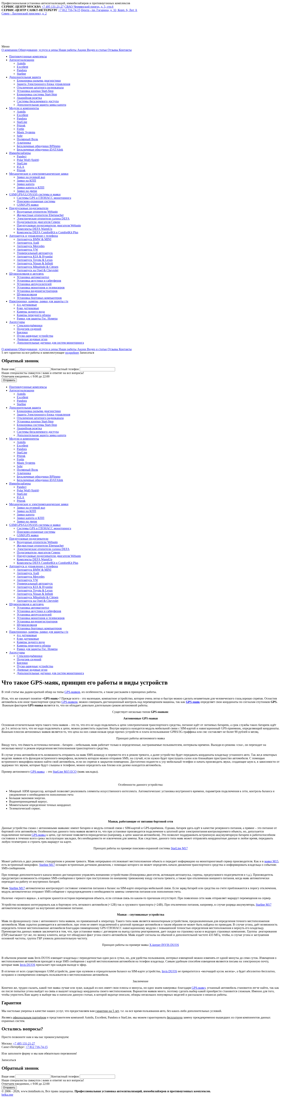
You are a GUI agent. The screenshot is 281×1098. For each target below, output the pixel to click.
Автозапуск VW (27, 249)
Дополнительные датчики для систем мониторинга (50, 342)
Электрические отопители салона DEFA (43, 218)
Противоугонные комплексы (28, 56)
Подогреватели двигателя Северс (38, 222)
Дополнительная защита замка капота (41, 104)
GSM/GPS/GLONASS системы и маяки (35, 194)
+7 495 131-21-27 (24, 1043)
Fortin (20, 128)
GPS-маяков (72, 692)
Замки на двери (27, 191)
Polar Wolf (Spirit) (28, 160)
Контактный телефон (65, 369)
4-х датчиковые (27, 304)
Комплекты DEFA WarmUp (34, 228)
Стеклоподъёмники (29, 325)
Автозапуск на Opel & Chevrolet (37, 270)
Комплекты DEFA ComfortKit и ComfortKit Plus (47, 232)
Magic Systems (26, 132)
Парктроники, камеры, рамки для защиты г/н (38, 301)
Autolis (21, 63)
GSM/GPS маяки (28, 204)
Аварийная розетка (29, 97)
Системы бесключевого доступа (38, 101)
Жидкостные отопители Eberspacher (40, 215)
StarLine (22, 122)
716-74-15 (69, 10)
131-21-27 (53, 6)
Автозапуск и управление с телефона (33, 235)
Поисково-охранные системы (36, 201)
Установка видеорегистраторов (37, 291)
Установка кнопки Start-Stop (35, 91)
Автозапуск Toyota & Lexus (35, 260)
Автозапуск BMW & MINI (34, 239)
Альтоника (24, 142)
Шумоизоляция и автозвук (26, 273)
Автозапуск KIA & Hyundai (35, 256)
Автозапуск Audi (28, 242)
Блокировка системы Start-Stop (37, 94)
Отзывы (112, 50)
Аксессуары (17, 322)
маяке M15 (271, 861)
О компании (10, 50)
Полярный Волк (27, 139)
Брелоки (22, 332)
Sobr (20, 135)
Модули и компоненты (24, 108)
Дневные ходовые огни (32, 339)
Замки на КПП (26, 180)
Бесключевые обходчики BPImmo (38, 146)
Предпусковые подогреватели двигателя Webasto (49, 225)
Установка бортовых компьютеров (39, 297)
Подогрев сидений (29, 328)
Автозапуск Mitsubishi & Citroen (37, 266)
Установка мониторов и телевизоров (41, 287)
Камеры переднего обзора (34, 315)
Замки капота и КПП (30, 187)
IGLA (20, 166)
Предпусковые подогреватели (28, 208)
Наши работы (67, 50)
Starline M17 (47, 864)
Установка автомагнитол (33, 277)
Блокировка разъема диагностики (39, 80)
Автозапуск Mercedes (31, 246)
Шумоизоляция (27, 294)
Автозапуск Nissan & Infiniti (35, 263)
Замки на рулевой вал (31, 177)
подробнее (72, 352)
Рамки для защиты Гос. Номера (37, 318)
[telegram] (30, 43)
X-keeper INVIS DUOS (164, 944)
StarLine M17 (179, 848)
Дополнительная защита (25, 77)
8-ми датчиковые (28, 308)
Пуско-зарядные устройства (35, 335)
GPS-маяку (198, 987)
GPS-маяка (37, 771)
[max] (88, 43)
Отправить (9, 380)
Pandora (22, 70)
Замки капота (25, 184)
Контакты (125, 50)
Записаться (87, 352)
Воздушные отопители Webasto (37, 211)
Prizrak (21, 125)
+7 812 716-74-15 (37, 1047)
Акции (81, 50)
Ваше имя (8, 369)
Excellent (22, 66)
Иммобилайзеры (20, 153)
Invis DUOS (27, 964)
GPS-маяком (69, 702)
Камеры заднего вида (31, 311)
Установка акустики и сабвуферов (39, 280)
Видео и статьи (96, 50)
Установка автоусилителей (34, 284)
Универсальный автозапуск (35, 253)
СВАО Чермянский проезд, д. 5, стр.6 (88, 6)
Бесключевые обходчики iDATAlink (40, 149)
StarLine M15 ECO (65, 771)
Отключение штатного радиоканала (40, 87)
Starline (21, 73)
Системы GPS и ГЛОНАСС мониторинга (44, 197)
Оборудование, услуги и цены (38, 50)
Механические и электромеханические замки (38, 173)
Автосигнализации (21, 60)
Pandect (21, 156)
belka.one (7, 1094)
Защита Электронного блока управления (43, 84)
